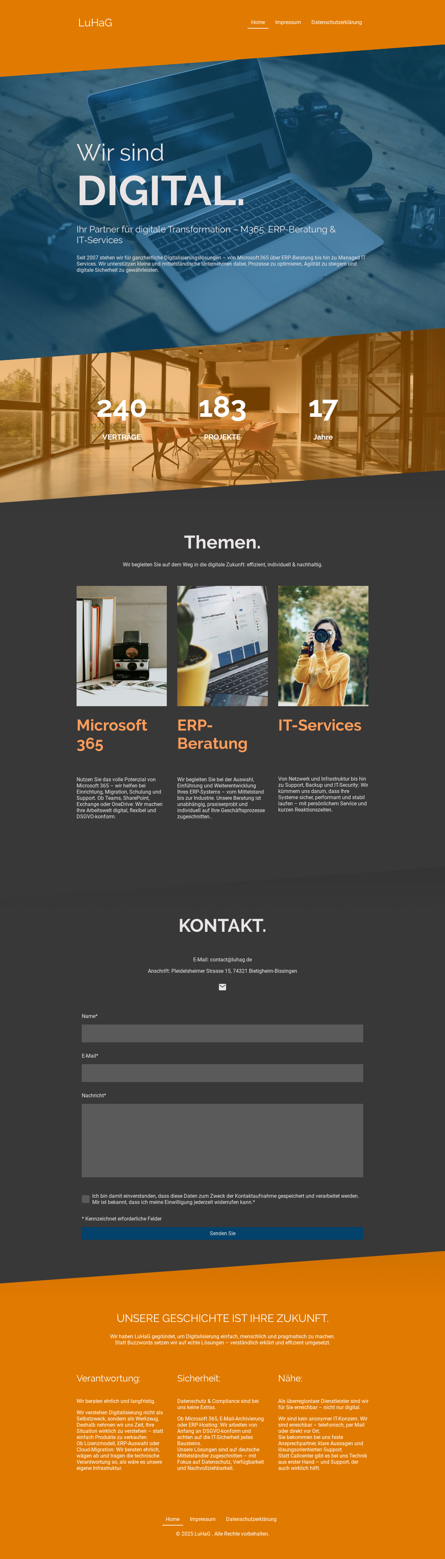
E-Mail (90, 1056)
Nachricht (94, 1095)
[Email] (222, 987)
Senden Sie (223, 1233)
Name (90, 1016)
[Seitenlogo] (97, 35)
